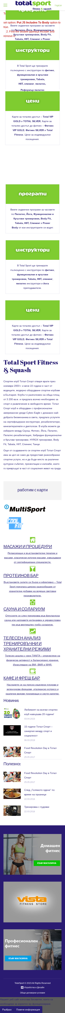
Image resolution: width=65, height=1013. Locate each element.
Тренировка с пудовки (36, 806)
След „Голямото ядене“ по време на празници (39, 792)
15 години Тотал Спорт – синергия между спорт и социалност (38, 731)
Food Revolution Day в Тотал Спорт (40, 750)
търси (58, 5)
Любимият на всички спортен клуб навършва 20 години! (41, 712)
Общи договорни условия (32, 993)
